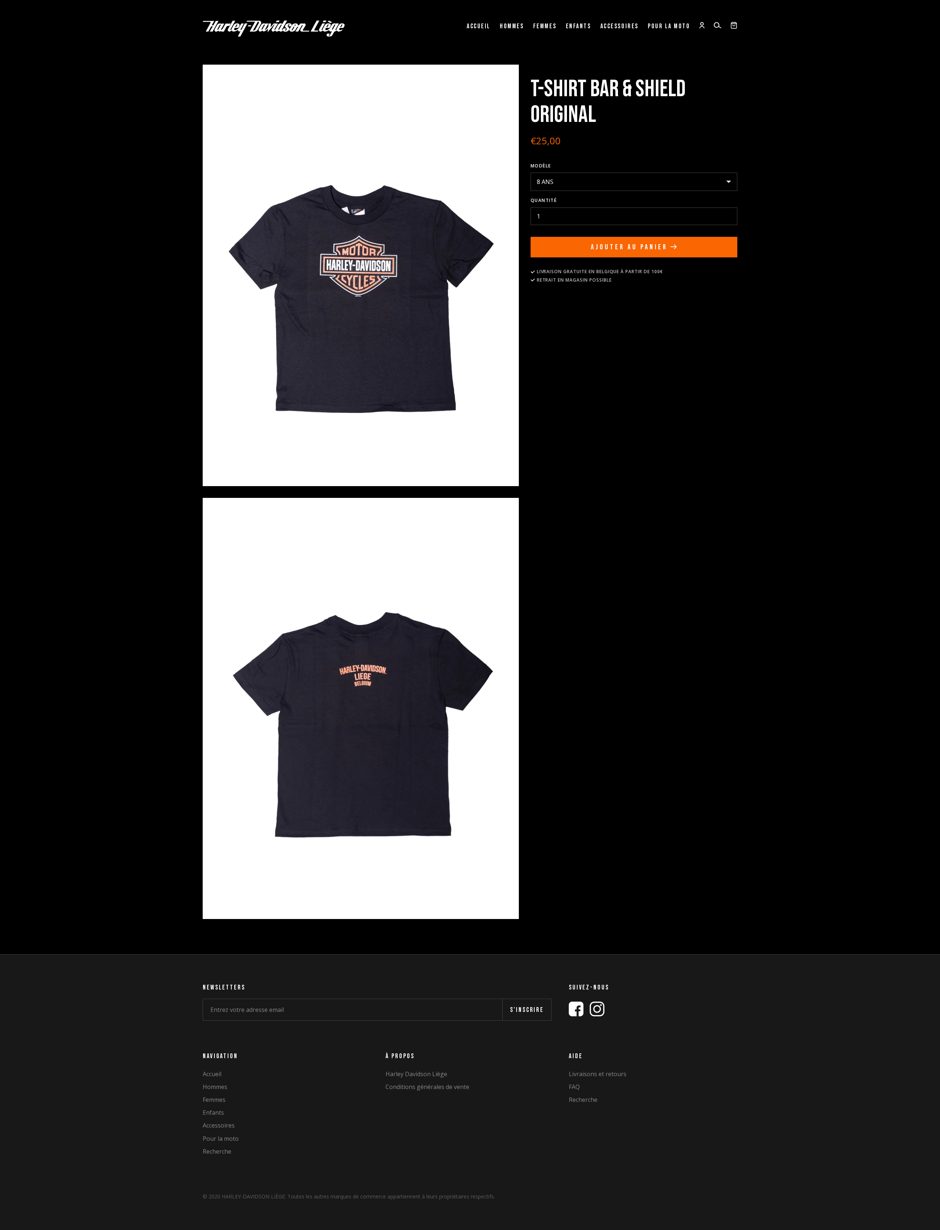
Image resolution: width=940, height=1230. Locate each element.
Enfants (578, 26)
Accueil (479, 26)
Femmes (544, 26)
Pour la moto (669, 26)
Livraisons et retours (597, 1074)
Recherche (217, 1151)
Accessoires (619, 26)
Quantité (544, 200)
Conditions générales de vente (427, 1087)
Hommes (512, 26)
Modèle (541, 166)
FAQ (574, 1087)
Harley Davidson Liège (416, 1074)
